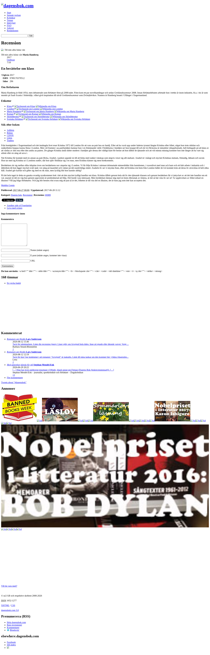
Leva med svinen (14, 208)
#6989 (48, 195)
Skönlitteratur (13, 116)
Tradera (10, 140)
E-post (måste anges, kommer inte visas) (48, 255)
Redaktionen (12, 30)
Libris (9, 138)
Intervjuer (11, 23)
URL (32, 260)
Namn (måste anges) (39, 250)
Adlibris (10, 130)
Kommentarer (13, 627)
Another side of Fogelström (19, 205)
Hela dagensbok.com (16, 622)
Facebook (11, 642)
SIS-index (11, 645)
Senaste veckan (14, 15)
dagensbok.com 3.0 (10, 610)
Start (9, 12)
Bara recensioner (14, 625)
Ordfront (11, 60)
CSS (13, 605)
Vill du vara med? (9, 586)
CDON (10, 135)
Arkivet (10, 28)
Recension (27, 195)
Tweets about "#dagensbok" (14, 382)
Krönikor (11, 18)
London (10, 109)
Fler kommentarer (15, 377)
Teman (10, 20)
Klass (9, 106)
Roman (10, 114)
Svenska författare (15, 119)
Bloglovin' (14, 630)
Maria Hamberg (14, 111)
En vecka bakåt (14, 283)
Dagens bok (16, 195)
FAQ (9, 25)
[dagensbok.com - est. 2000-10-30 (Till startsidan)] (17, 5)
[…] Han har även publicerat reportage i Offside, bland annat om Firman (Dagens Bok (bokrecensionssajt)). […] (63, 370)
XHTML (5, 605)
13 (14, 375)
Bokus (10, 133)
